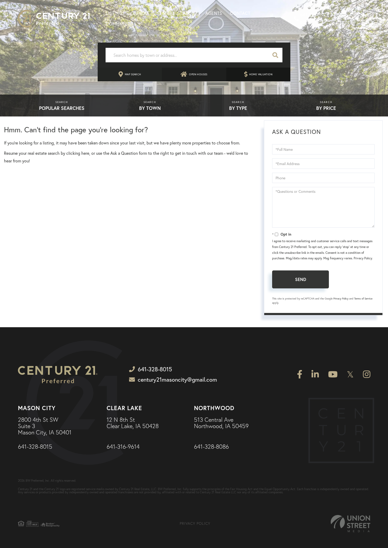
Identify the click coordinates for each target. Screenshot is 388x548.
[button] (275, 55)
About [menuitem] (190, 13)
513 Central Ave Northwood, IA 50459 (221, 423)
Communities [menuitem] (121, 23)
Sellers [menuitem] (166, 13)
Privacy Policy (363, 258)
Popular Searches (61, 108)
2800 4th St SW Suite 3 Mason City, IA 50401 (45, 426)
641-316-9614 (123, 447)
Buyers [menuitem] (141, 13)
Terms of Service (363, 298)
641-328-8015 (309, 18)
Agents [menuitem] (213, 13)
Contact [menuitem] (240, 13)
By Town (150, 108)
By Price (326, 108)
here (85, 153)
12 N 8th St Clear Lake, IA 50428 (133, 423)
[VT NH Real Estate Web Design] (350, 523)
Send (300, 279)
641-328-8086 (211, 447)
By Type (238, 108)
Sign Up (347, 22)
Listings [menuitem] (115, 13)
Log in (341, 14)
